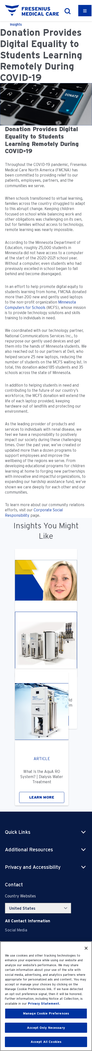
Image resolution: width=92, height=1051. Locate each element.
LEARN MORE (41, 797)
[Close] (86, 948)
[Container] (85, 10)
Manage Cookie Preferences (46, 1013)
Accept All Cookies (46, 1042)
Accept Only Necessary (46, 1028)
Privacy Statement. (44, 1003)
